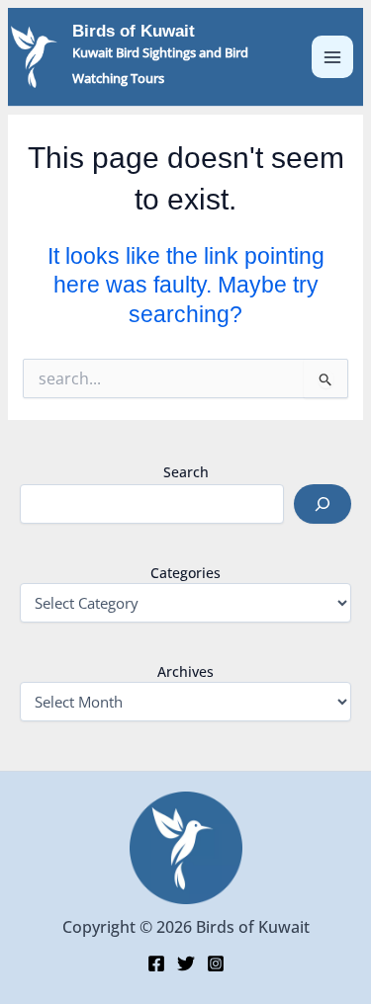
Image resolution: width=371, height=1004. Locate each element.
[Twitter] (186, 963)
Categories (185, 572)
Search (186, 471)
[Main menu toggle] (333, 57)
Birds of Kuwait (133, 31)
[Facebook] (156, 963)
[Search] (322, 504)
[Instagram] (216, 963)
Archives (185, 671)
